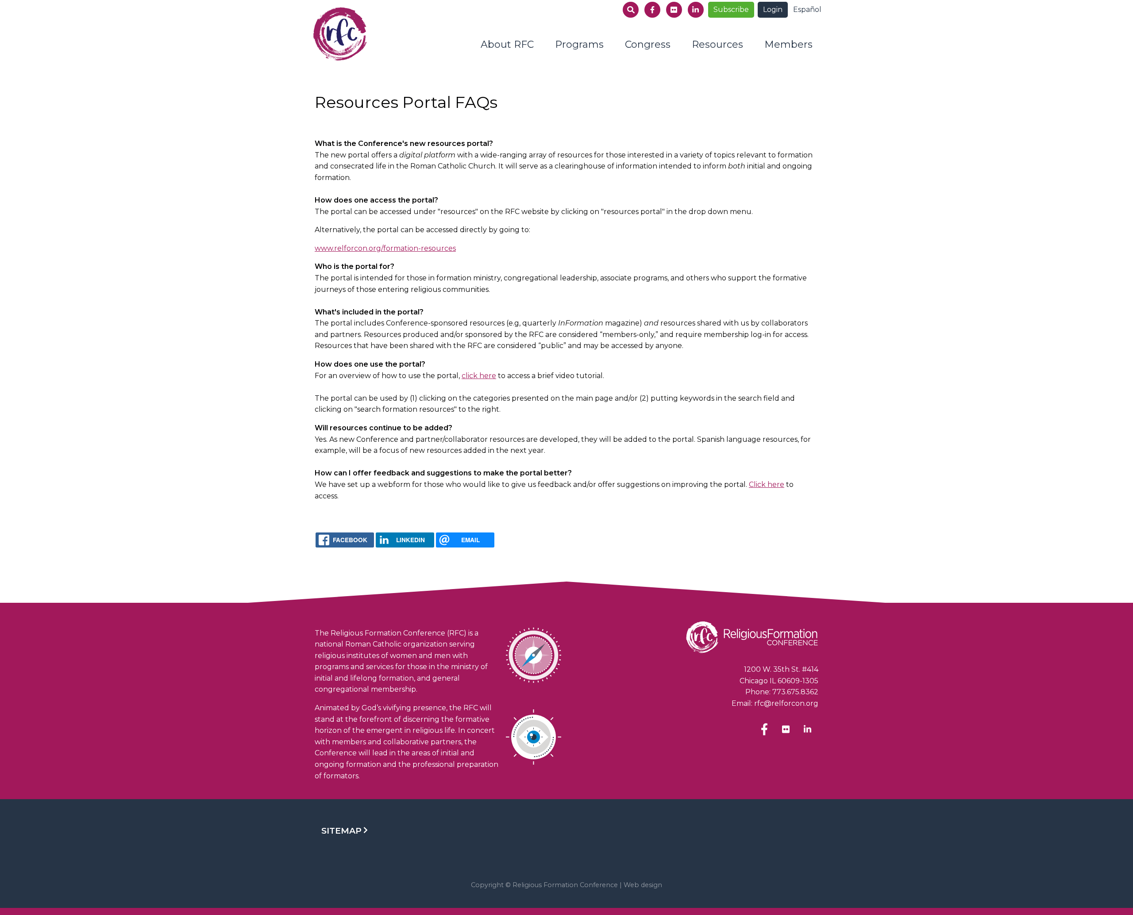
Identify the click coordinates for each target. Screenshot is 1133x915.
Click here (766, 484)
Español (807, 9)
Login (772, 9)
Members (788, 44)
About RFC (507, 44)
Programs (579, 44)
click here (479, 375)
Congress (648, 44)
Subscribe (731, 9)
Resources (717, 44)
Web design (643, 885)
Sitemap (341, 830)
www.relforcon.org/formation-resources (385, 248)
